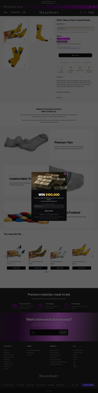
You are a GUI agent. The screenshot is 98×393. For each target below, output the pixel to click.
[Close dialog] (65, 174)
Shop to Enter (49, 211)
